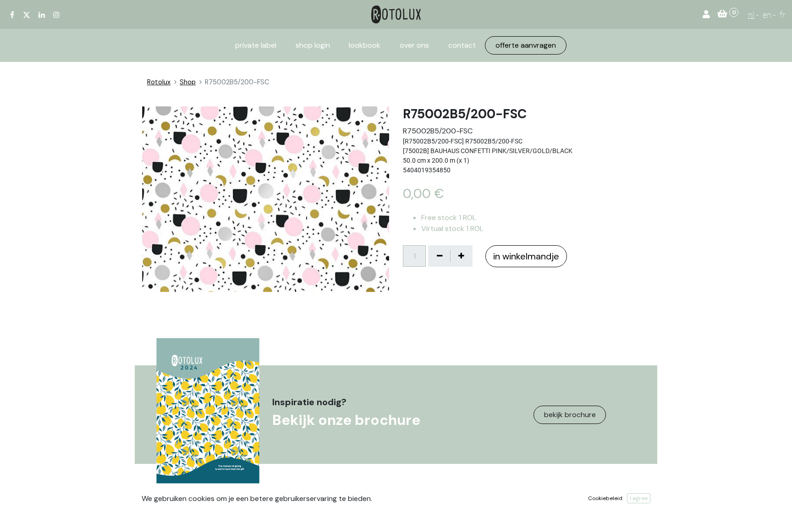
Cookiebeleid (605, 498)
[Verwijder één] (439, 255)
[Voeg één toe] (461, 255)
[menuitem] (256, 45)
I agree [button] (639, 498)
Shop (188, 82)
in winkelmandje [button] (526, 256)
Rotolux (158, 82)
